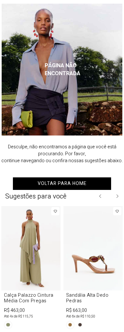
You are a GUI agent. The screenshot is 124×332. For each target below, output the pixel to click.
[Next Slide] (117, 196)
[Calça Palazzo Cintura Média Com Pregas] (31, 269)
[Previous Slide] (100, 196)
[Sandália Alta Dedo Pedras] (93, 269)
